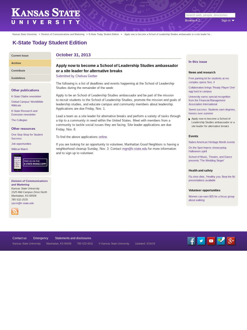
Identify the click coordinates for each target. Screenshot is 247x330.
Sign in (226, 20)
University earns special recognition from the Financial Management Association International (209, 100)
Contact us (20, 238)
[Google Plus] (231, 241)
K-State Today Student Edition (104, 34)
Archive (16, 63)
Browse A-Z (192, 20)
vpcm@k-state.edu (22, 203)
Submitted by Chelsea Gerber (76, 76)
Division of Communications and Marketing (62, 34)
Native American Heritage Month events (212, 142)
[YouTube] (211, 241)
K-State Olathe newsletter (26, 96)
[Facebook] (191, 241)
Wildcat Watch (19, 149)
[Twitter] (201, 241)
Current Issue (19, 55)
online (103, 137)
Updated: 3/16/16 (145, 243)
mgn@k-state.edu (134, 149)
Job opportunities (21, 143)
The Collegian (19, 120)
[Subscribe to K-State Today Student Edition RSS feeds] (14, 213)
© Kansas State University (114, 243)
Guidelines (18, 78)
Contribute (18, 70)
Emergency (40, 238)
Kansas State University (52, 15)
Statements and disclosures (73, 238)
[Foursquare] (221, 241)
